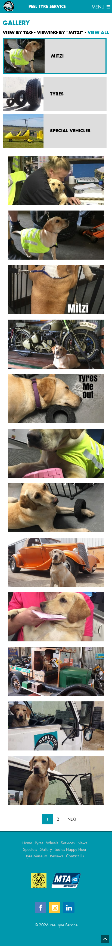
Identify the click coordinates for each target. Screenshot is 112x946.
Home (27, 842)
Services (68, 842)
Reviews (56, 856)
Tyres (39, 842)
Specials (30, 849)
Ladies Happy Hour (70, 849)
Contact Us (75, 856)
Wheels (52, 842)
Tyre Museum (36, 856)
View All (98, 32)
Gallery (46, 849)
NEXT (72, 819)
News (82, 842)
